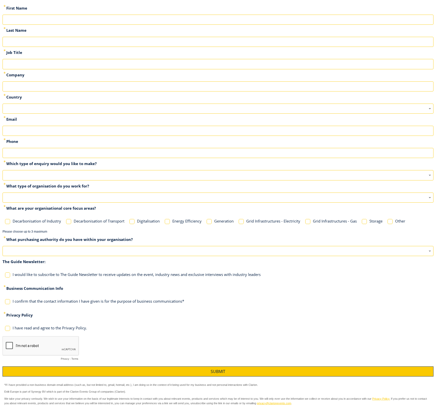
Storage (376, 221)
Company (15, 74)
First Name (16, 8)
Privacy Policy (19, 315)
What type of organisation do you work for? (47, 186)
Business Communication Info (34, 288)
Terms (74, 358)
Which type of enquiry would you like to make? (51, 163)
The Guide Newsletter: (24, 261)
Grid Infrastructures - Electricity (273, 221)
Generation (224, 221)
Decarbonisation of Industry (37, 221)
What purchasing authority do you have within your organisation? (69, 239)
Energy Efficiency (187, 221)
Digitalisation (148, 221)
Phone (12, 141)
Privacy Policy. (381, 398)
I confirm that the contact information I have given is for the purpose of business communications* (98, 301)
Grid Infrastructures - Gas (335, 221)
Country (14, 97)
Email (11, 119)
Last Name (16, 30)
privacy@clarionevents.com (274, 403)
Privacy (65, 358)
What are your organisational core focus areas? (51, 208)
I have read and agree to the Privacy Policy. (50, 327)
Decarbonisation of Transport (99, 221)
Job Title (14, 52)
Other (400, 221)
